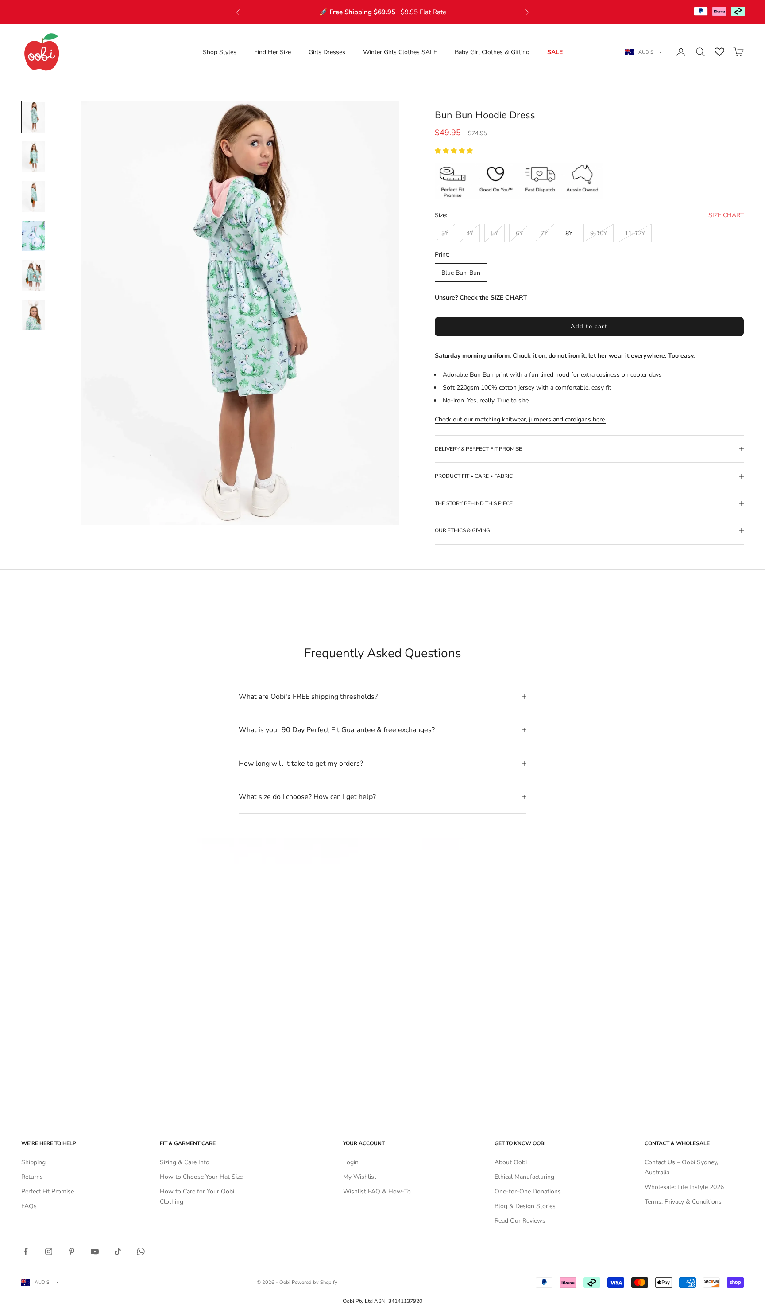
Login (351, 1162)
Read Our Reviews (520, 1220)
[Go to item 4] (33, 236)
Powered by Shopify (314, 1282)
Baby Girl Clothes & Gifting (492, 52)
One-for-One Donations (528, 1191)
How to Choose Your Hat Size (201, 1177)
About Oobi (511, 1162)
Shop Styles (219, 52)
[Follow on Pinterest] (71, 1251)
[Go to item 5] (33, 275)
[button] (455, 151)
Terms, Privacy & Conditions (683, 1201)
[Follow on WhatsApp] (140, 1251)
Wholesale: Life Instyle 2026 (684, 1187)
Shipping (33, 1162)
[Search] (700, 52)
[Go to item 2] (33, 156)
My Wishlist (359, 1177)
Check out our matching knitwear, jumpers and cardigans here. (520, 419)
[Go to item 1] (33, 117)
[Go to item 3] (33, 196)
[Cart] (738, 52)
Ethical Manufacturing (524, 1177)
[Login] (681, 52)
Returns (32, 1177)
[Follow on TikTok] (117, 1251)
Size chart (726, 215)
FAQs (29, 1206)
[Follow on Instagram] (48, 1251)
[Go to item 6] (33, 315)
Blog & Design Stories (525, 1206)
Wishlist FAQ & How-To (377, 1191)
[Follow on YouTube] (94, 1251)
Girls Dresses (327, 52)
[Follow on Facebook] (25, 1251)
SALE (555, 52)
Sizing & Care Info (184, 1162)
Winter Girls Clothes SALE (400, 52)
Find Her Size (272, 52)
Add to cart (589, 327)
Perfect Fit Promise (47, 1191)
